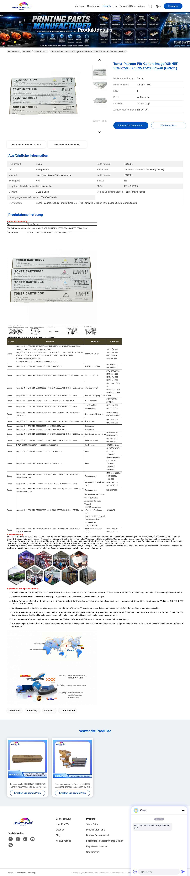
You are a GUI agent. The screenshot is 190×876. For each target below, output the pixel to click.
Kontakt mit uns (63, 841)
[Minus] (183, 810)
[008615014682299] (32, 839)
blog (115, 6)
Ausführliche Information (26, 144)
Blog (58, 835)
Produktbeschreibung (67, 144)
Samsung (32, 710)
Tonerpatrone (68, 710)
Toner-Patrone (40, 51)
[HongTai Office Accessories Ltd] (22, 6)
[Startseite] (23, 825)
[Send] (183, 871)
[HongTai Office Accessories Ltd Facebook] (17, 839)
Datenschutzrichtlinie (17, 873)
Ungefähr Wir (62, 824)
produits (107, 6)
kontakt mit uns (127, 6)
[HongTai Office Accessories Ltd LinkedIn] (25, 839)
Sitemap (31, 873)
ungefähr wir (93, 6)
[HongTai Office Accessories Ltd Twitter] (10, 839)
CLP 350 (48, 710)
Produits (26, 51)
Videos (141, 6)
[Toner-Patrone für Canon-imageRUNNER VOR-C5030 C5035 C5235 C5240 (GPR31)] (44, 95)
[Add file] (135, 871)
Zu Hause (80, 6)
